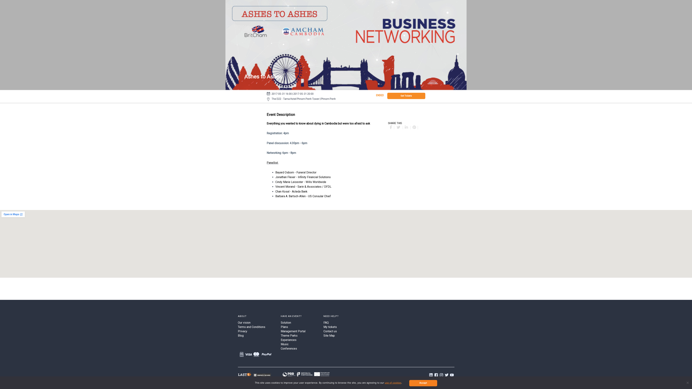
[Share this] (391, 127)
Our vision (244, 322)
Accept (423, 382)
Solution (286, 322)
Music (285, 344)
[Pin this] (414, 127)
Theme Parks (289, 335)
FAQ (326, 322)
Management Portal (293, 331)
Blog (241, 335)
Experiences (288, 340)
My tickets (330, 327)
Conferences (289, 348)
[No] (687, 382)
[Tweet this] (399, 127)
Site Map (329, 335)
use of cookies (393, 382)
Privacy (242, 331)
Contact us (330, 331)
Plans (284, 327)
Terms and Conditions (251, 327)
